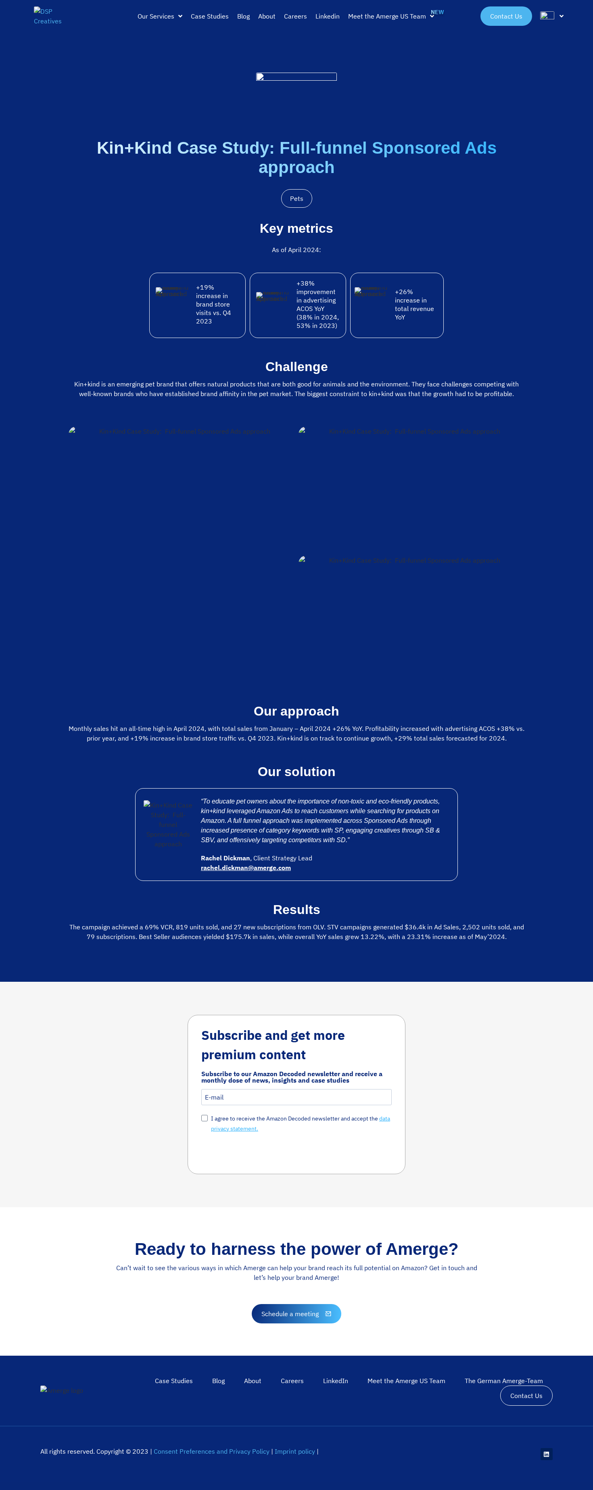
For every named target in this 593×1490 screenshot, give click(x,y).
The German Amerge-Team (504, 1381)
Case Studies (174, 1381)
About (252, 1381)
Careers (292, 1381)
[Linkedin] (547, 1454)
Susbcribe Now (234, 1152)
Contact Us (526, 1396)
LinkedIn (335, 1381)
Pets (296, 198)
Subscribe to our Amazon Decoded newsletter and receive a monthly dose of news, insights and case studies (291, 1077)
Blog (218, 1381)
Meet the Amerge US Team (406, 1381)
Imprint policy (295, 1451)
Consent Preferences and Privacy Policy (211, 1451)
